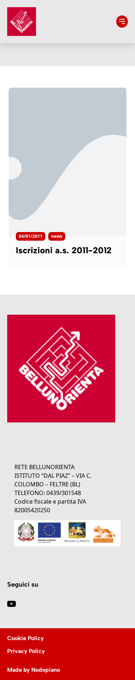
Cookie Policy (25, 638)
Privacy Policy (26, 651)
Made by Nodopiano (33, 669)
